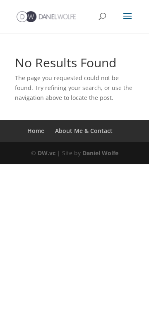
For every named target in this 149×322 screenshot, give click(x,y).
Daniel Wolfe (100, 153)
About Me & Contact (84, 131)
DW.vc (46, 153)
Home (35, 131)
